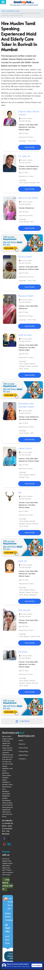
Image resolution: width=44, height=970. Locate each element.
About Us (22, 744)
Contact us (22, 759)
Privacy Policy (23, 751)
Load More (24, 721)
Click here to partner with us (7, 884)
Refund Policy (23, 755)
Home (4, 11)
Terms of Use (23, 748)
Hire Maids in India (13, 11)
